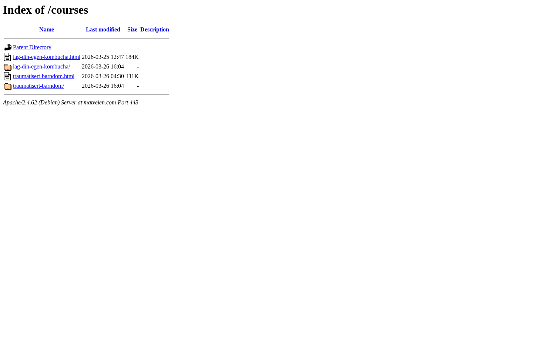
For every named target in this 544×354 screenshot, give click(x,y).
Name (46, 29)
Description (154, 29)
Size (132, 29)
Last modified (103, 29)
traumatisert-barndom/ (38, 86)
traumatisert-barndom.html (43, 76)
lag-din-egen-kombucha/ (41, 66)
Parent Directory (32, 47)
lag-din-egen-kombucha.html (46, 57)
